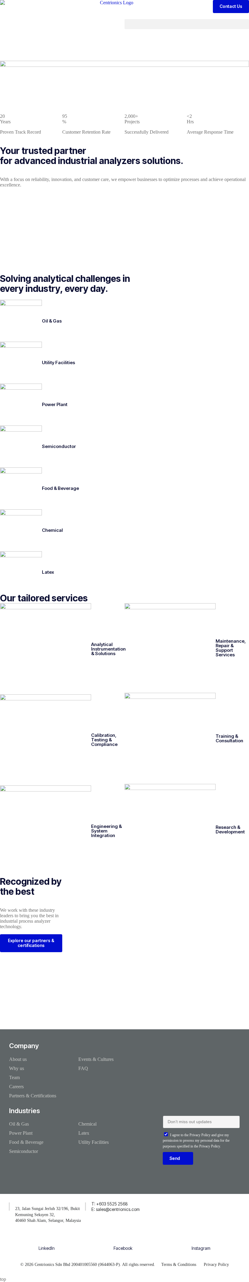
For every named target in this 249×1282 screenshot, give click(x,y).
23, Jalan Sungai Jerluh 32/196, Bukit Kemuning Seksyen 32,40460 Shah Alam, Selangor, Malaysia (48, 1214)
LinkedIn (47, 1248)
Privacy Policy (216, 1264)
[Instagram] (201, 1239)
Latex (48, 572)
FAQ (83, 1068)
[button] (186, 24)
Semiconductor (59, 446)
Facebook (123, 1248)
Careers (16, 1086)
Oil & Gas (52, 320)
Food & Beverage (60, 488)
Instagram (201, 1248)
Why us (16, 1068)
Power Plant (54, 404)
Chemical (52, 530)
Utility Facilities (58, 362)
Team (14, 1077)
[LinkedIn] (46, 1239)
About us (18, 1059)
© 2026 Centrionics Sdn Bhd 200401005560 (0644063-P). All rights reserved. (87, 1264)
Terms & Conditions (178, 1264)
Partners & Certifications (32, 1095)
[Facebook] (123, 1239)
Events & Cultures (96, 1059)
